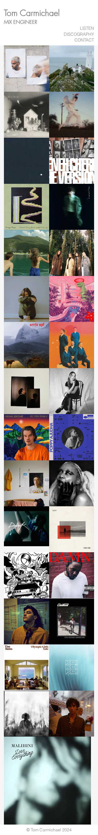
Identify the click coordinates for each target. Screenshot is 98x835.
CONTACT (84, 40)
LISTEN (87, 28)
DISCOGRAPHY (79, 34)
